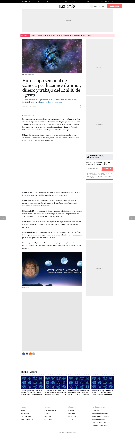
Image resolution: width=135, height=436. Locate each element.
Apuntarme (107, 169)
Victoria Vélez (26, 115)
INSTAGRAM (72, 417)
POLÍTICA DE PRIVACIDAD (100, 414)
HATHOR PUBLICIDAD (50, 411)
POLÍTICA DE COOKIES (99, 420)
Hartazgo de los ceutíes (52, 1)
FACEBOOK (71, 414)
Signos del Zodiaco (38, 112)
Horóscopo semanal (50, 112)
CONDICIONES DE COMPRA (100, 417)
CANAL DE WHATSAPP (27, 420)
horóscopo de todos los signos (50, 102)
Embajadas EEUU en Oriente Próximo (68, 1)
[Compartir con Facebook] (23, 353)
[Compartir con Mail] (33, 353)
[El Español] (67, 6)
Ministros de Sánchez (105, 1)
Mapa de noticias (42, 1)
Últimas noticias (32, 1)
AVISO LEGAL (96, 411)
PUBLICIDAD (48, 417)
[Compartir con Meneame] (30, 353)
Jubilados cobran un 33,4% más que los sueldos (88, 1)
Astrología (28, 112)
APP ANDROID (24, 414)
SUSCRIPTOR (48, 420)
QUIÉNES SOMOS (25, 417)
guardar (80, 106)
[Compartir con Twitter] (27, 353)
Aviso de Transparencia (100, 422)
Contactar (47, 407)
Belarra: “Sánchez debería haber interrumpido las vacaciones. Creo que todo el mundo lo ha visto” (62, 35)
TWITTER (71, 411)
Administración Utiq (99, 425)
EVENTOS (47, 414)
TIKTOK (70, 420)
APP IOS (22, 411)
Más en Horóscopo (29, 372)
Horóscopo (25, 77)
